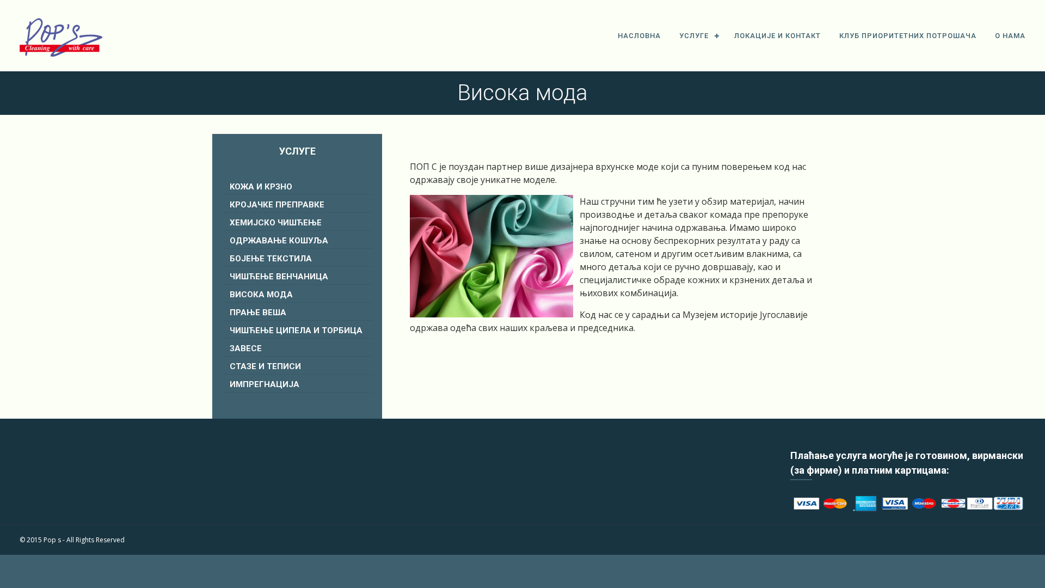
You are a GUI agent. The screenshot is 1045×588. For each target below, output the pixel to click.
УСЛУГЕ (694, 36)
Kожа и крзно (261, 187)
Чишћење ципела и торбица (296, 330)
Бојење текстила (271, 259)
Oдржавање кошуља (279, 241)
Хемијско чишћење (276, 223)
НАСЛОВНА (639, 36)
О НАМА (1010, 36)
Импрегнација (264, 384)
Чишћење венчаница (279, 276)
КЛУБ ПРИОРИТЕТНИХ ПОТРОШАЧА (907, 36)
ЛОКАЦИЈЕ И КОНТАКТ (777, 36)
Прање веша (258, 312)
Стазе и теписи (265, 366)
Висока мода (261, 294)
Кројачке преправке (277, 205)
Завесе (246, 348)
